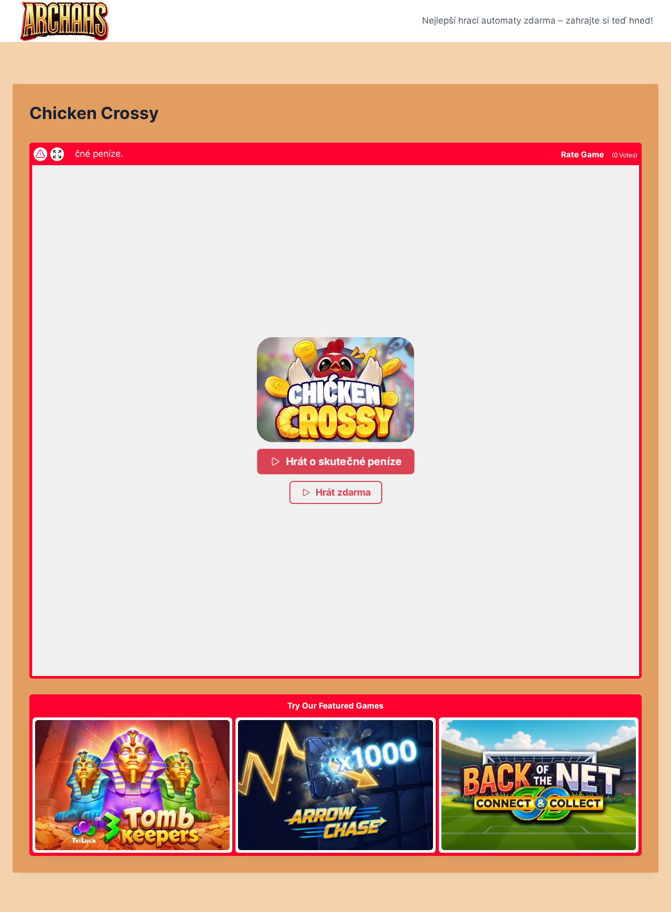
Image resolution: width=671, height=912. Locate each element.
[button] (335, 389)
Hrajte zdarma (132, 784)
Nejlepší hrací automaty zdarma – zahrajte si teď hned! (537, 20)
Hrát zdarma (343, 492)
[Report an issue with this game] (40, 154)
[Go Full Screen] (57, 154)
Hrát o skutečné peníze (344, 461)
